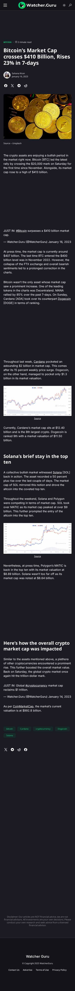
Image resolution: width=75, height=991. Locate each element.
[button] (5, 5)
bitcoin (9, 728)
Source (37, 418)
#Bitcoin (21, 230)
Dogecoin (64, 298)
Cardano (39, 361)
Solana (57, 472)
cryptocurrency (43, 728)
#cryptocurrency (36, 685)
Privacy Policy (59, 970)
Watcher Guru (37, 956)
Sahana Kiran (18, 73)
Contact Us (13, 970)
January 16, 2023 (59, 242)
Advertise (27, 970)
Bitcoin (7, 42)
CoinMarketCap (23, 706)
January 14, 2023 (59, 696)
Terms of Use (42, 970)
